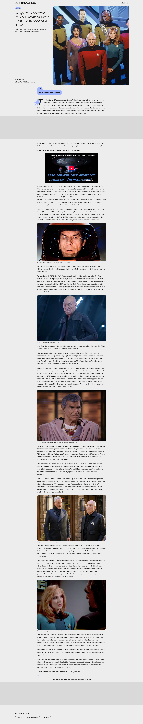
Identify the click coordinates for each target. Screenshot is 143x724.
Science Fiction (32, 717)
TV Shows (19, 717)
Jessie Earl (21, 79)
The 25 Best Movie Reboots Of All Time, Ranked (62, 150)
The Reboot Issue (49, 92)
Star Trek (45, 717)
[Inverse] (28, 3)
